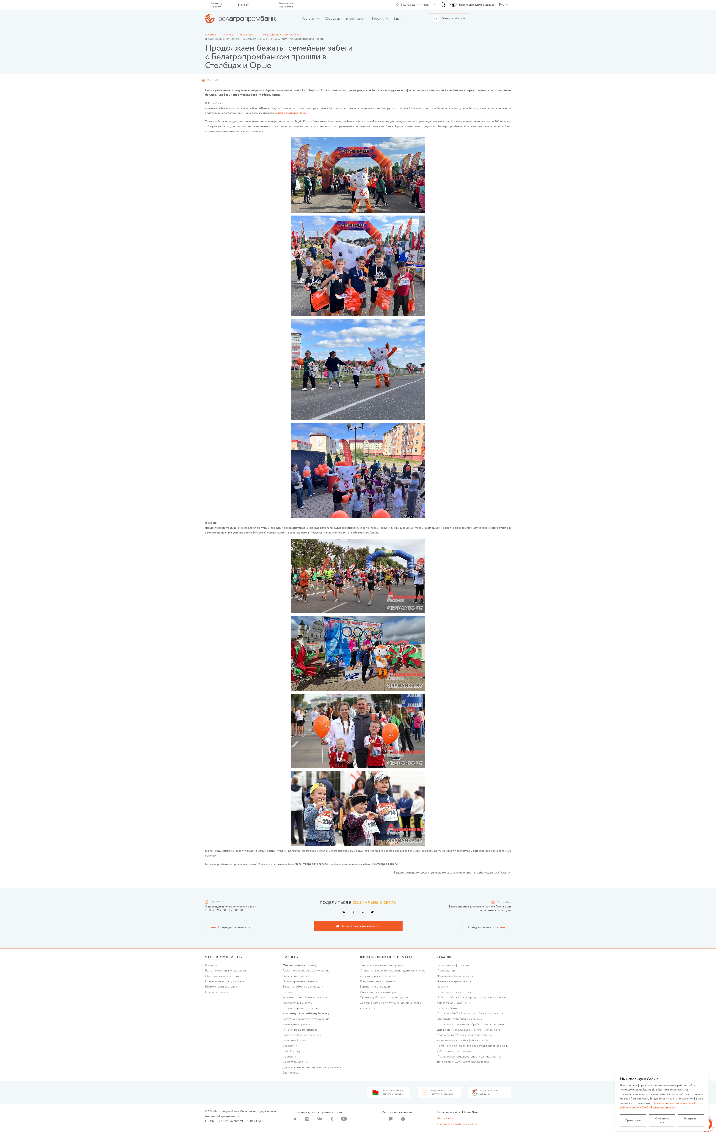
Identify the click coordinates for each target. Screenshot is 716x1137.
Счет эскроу (290, 1073)
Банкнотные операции (375, 987)
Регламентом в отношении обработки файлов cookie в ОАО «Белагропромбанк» (661, 1105)
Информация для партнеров (378, 992)
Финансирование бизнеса (299, 981)
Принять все (632, 1120)
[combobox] (422, 4)
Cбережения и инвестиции (223, 976)
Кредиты (211, 965)
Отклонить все (662, 1120)
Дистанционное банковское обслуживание (311, 1067)
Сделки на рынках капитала (378, 976)
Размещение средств (296, 976)
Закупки (442, 987)
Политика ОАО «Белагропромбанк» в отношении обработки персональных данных (470, 1016)
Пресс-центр (446, 970)
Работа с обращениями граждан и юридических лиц (472, 997)
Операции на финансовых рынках (382, 965)
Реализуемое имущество (454, 992)
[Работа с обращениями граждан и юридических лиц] (390, 1119)
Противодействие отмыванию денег (384, 997)
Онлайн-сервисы (216, 992)
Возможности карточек (221, 987)
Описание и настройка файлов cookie (463, 1040)
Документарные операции (300, 1008)
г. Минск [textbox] (423, 5)
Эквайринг (289, 992)
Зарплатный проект (295, 1040)
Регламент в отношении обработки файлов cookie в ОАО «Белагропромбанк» (472, 1048)
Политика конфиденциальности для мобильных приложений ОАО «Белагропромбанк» (469, 1059)
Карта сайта (445, 1118)
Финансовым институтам (287, 5)
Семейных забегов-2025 (290, 113)
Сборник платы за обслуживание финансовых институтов (391, 1005)
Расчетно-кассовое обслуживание (305, 970)
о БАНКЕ (444, 957)
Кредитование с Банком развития (305, 997)
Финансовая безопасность (455, 976)
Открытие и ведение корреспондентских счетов (392, 970)
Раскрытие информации (453, 965)
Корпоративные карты (297, 1003)
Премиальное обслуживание (224, 981)
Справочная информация (454, 1003)
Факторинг (289, 1057)
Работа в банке (447, 1008)
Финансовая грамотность (454, 981)
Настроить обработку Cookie (457, 1124)
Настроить (691, 1119)
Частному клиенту (216, 5)
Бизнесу (243, 5)
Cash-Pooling (291, 1051)
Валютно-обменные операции (225, 970)
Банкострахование (295, 1062)
